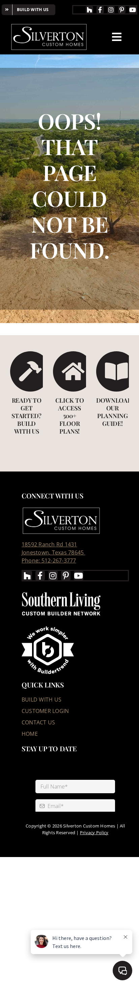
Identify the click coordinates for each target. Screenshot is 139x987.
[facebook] (100, 9)
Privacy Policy (94, 832)
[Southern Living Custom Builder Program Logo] (61, 592)
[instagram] (111, 9)
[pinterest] (122, 9)
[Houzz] (89, 9)
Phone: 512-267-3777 (49, 560)
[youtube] (132, 9)
